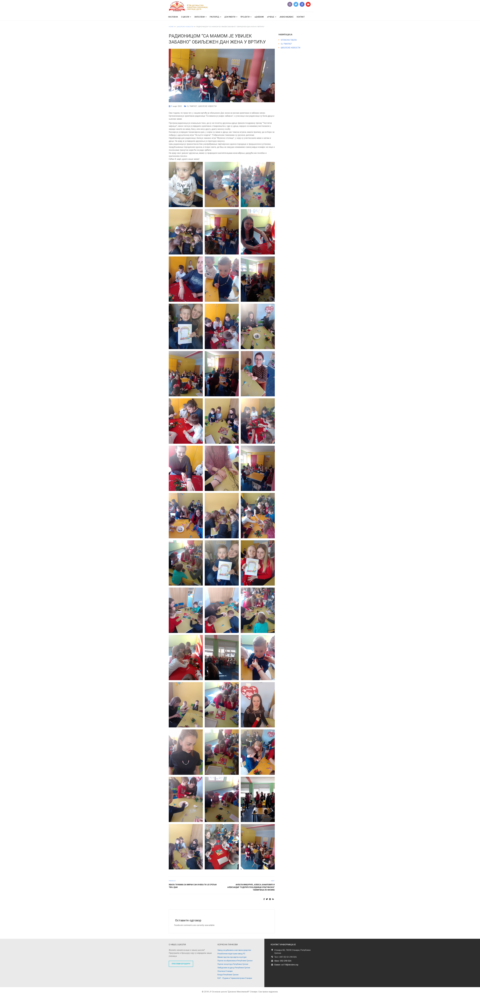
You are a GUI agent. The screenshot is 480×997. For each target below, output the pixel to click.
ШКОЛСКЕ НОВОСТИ (207, 106)
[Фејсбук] (302, 4)
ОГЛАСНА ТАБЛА (289, 40)
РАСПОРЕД (214, 17)
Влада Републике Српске (228, 975)
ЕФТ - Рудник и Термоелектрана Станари (235, 978)
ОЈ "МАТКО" (192, 106)
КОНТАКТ (301, 17)
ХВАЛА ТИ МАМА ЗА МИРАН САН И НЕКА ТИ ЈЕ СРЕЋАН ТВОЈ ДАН (193, 886)
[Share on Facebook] (264, 899)
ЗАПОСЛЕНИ (199, 17)
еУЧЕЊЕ (270, 17)
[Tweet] (267, 899)
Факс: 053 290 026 (282, 961)
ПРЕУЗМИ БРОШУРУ (181, 964)
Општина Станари (225, 971)
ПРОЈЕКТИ (245, 17)
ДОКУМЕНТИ (229, 17)
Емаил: (286, 965)
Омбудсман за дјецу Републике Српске (234, 968)
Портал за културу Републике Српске (233, 964)
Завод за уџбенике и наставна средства (234, 950)
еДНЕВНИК (259, 17)
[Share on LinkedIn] (273, 899)
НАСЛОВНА (173, 17)
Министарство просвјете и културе (232, 957)
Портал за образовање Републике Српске (235, 961)
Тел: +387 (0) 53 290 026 (285, 957)
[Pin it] (270, 899)
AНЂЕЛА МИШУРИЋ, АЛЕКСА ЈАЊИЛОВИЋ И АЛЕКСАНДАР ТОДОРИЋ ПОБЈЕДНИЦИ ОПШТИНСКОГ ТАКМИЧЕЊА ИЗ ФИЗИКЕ (251, 887)
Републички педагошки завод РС (231, 954)
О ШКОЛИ (185, 17)
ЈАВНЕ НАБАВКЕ (286, 17)
